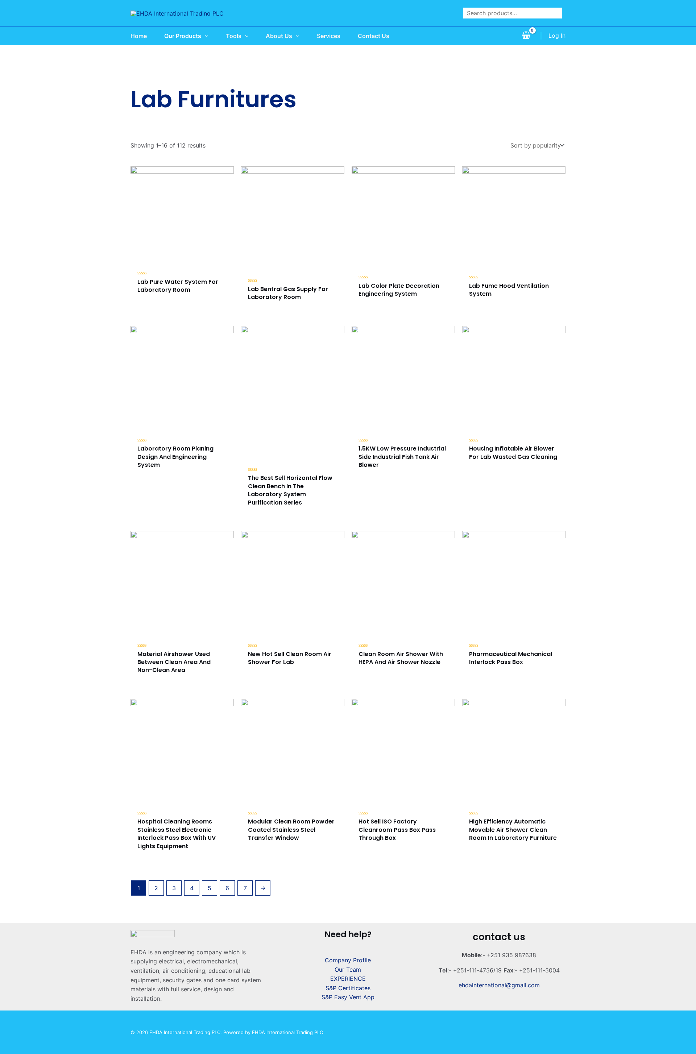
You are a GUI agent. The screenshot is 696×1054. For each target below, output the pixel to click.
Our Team (348, 969)
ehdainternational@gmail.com (499, 985)
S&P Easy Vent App (348, 997)
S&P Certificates (348, 988)
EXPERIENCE (348, 978)
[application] (204, 35)
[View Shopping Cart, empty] (526, 36)
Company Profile (348, 960)
